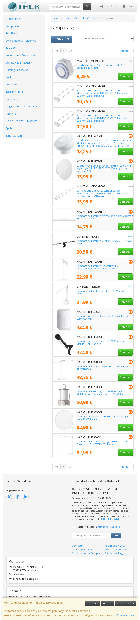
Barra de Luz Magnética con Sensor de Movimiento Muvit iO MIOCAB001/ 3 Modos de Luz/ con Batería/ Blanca (102, 93)
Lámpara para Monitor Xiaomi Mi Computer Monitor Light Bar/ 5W (101, 342)
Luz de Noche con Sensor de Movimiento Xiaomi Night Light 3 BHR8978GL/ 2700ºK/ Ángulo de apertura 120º (104, 168)
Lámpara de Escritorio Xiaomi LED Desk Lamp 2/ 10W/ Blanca (104, 368)
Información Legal (115, 545)
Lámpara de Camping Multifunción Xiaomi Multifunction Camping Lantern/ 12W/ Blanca (102, 393)
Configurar (92, 603)
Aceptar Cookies (125, 603)
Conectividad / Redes (18, 62)
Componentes (14, 26)
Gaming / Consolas (17, 70)
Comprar (125, 76)
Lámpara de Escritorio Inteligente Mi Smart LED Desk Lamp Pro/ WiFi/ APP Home (103, 443)
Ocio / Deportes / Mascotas (22, 121)
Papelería (11, 113)
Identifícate (110, 6)
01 (63, 50)
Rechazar (107, 603)
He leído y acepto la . (98, 526)
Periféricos (12, 84)
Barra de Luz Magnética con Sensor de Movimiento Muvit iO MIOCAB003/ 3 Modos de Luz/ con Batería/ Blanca (102, 193)
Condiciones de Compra (86, 553)
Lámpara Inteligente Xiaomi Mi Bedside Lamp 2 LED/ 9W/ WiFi (103, 317)
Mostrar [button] (125, 50)
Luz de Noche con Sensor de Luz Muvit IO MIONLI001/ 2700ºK (100, 67)
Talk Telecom (14, 135)
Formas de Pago (114, 553)
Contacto (77, 545)
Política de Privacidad (110, 519)
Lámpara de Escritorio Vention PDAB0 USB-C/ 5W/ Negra (104, 242)
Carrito (130, 6)
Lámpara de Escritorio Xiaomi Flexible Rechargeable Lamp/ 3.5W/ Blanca (98, 267)
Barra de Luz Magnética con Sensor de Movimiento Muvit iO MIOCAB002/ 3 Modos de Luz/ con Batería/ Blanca (102, 118)
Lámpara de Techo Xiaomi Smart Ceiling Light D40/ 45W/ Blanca (102, 418)
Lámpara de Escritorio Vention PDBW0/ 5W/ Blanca (101, 292)
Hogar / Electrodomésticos (21, 106)
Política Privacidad (82, 549)
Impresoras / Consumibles (21, 55)
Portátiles (11, 33)
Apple (9, 128)
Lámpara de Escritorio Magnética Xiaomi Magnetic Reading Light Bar (105, 217)
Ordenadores (13, 18)
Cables (9, 77)
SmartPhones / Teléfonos (21, 40)
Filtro (60, 39)
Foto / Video (13, 99)
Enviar (116, 535)
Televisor (11, 48)
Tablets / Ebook (15, 91)
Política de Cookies (124, 615)
